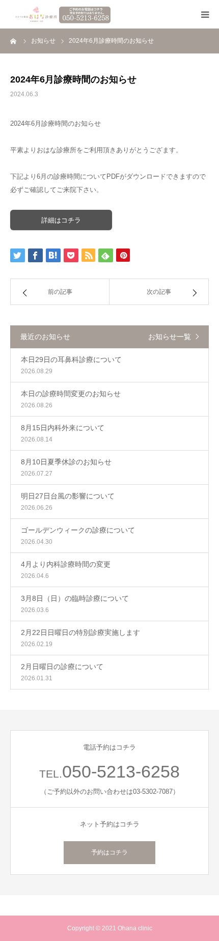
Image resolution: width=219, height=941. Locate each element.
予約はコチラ (109, 852)
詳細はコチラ (61, 220)
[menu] (204, 14)
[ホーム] (13, 40)
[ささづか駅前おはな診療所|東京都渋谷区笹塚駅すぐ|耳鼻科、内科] (61, 14)
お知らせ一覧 (169, 337)
